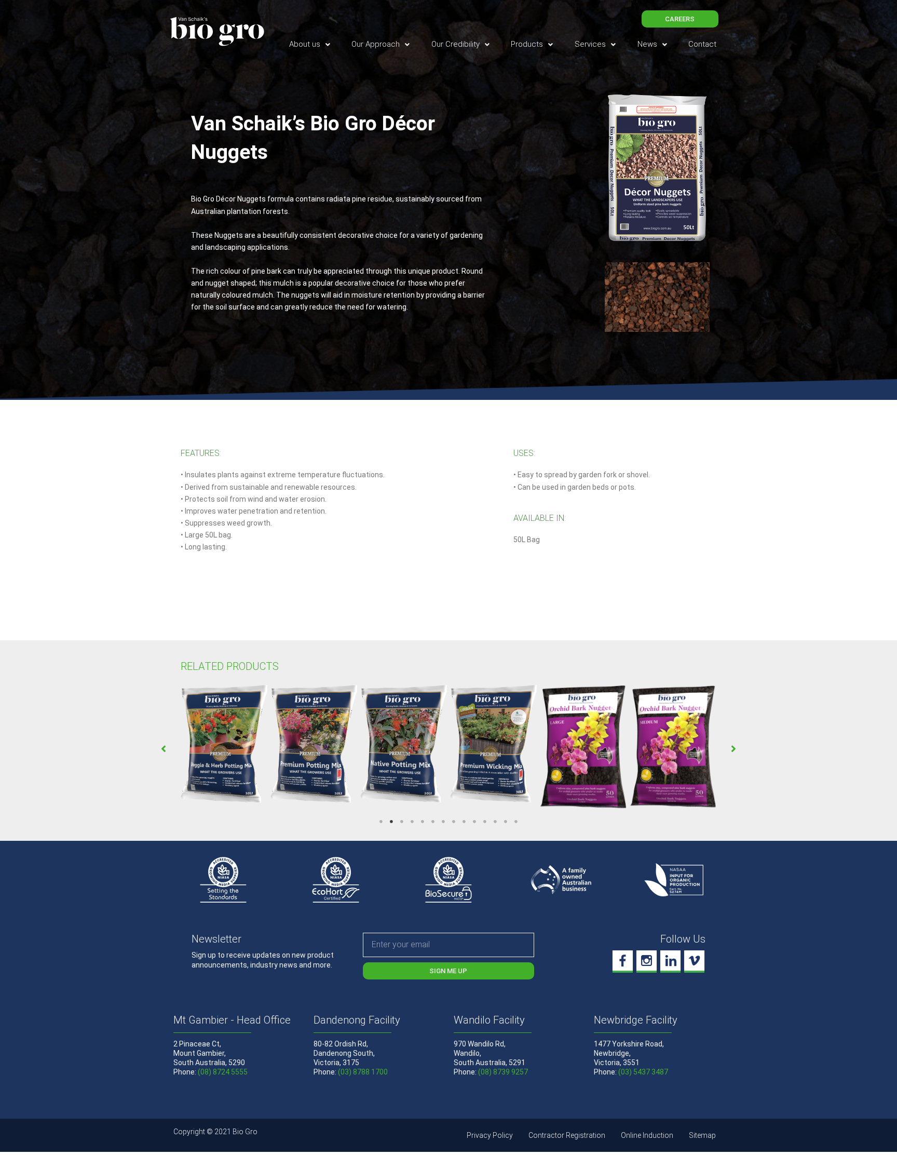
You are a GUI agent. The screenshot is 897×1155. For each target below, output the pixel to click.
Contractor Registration (566, 1135)
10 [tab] (474, 821)
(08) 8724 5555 (223, 1072)
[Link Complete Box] (224, 745)
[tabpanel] (224, 745)
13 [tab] (505, 821)
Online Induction (647, 1135)
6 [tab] (433, 821)
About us (304, 44)
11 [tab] (485, 821)
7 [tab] (443, 821)
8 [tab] (453, 821)
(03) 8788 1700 (363, 1072)
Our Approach (375, 44)
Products (527, 44)
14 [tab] (516, 821)
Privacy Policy (490, 1135)
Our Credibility (455, 44)
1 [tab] (381, 821)
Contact (702, 44)
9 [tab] (464, 821)
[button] (163, 749)
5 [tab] (422, 821)
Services (590, 44)
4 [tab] (412, 821)
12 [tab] (495, 821)
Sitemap (702, 1135)
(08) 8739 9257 (503, 1072)
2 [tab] (391, 821)
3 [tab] (402, 821)
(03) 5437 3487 (643, 1072)
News (647, 44)
